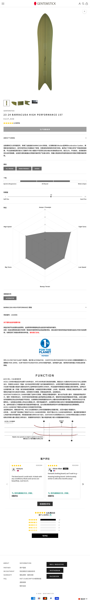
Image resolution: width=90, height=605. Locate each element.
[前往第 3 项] (21, 103)
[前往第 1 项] (7, 103)
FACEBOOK (54, 576)
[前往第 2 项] (14, 103)
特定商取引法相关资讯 (27, 571)
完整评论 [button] (15, 496)
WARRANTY (8, 575)
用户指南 (23, 567)
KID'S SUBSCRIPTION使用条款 (30, 578)
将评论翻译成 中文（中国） (23, 493)
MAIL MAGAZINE (57, 564)
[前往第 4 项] (28, 103)
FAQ (5, 578)
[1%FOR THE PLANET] (45, 347)
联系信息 (23, 586)
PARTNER (7, 567)
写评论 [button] (45, 535)
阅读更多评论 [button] (45, 504)
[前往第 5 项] (35, 102)
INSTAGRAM (55, 570)
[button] (8, 123)
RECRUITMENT (9, 571)
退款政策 (23, 582)
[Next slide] (83, 484)
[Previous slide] (7, 484)
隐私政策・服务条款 (26, 575)
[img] (16, 465)
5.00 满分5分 (50, 513)
